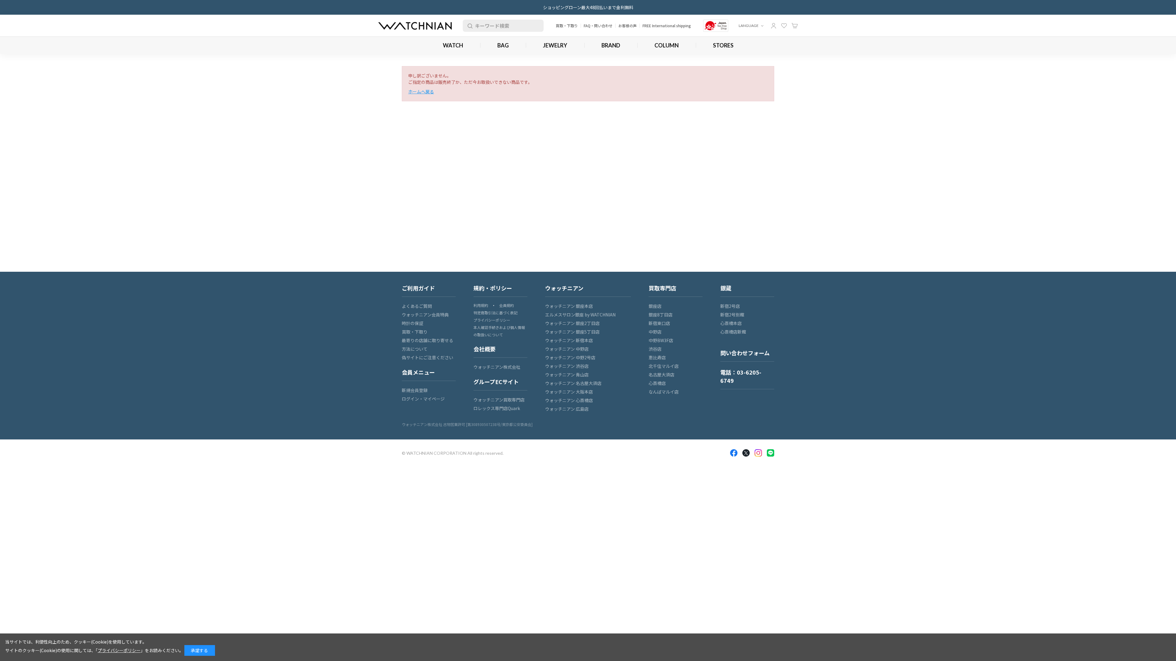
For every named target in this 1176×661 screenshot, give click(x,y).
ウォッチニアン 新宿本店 (569, 340)
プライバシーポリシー (491, 320)
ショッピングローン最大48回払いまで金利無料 (588, 7)
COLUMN (666, 45)
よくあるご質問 (417, 306)
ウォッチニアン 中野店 (567, 349)
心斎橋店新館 (733, 332)
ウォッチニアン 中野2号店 (570, 357)
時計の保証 (412, 323)
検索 (469, 26)
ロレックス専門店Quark (496, 408)
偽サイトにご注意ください (427, 357)
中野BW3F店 (661, 340)
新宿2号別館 (732, 315)
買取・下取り (567, 25)
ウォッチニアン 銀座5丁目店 (572, 332)
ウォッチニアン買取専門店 (499, 400)
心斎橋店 (657, 383)
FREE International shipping (667, 25)
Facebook (733, 453)
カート (795, 25)
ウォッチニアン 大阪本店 (569, 392)
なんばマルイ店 (664, 392)
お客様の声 (627, 25)
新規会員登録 (415, 390)
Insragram (758, 453)
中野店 (655, 332)
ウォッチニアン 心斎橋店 (569, 400)
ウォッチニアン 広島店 (567, 409)
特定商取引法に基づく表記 (495, 312)
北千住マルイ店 (664, 366)
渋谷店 (655, 349)
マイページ (773, 25)
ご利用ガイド (418, 288)
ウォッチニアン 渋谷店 (567, 366)
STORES (723, 45)
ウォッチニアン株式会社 (496, 367)
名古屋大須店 (661, 375)
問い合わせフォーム (745, 353)
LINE (770, 453)
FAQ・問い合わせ (598, 25)
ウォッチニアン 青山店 (567, 375)
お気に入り (784, 25)
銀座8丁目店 (661, 315)
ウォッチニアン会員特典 (425, 315)
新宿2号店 (730, 306)
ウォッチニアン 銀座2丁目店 (572, 323)
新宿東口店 (659, 323)
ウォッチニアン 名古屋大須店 (573, 383)
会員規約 (506, 305)
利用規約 (480, 305)
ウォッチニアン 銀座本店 (569, 306)
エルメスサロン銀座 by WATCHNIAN (580, 315)
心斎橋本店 (731, 323)
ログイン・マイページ (423, 399)
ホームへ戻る (421, 91)
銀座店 (655, 306)
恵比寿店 (657, 357)
